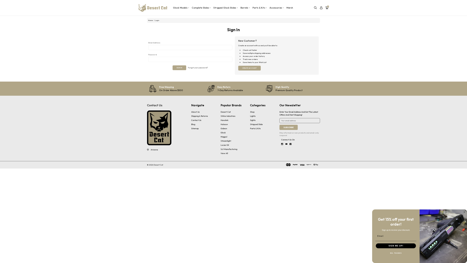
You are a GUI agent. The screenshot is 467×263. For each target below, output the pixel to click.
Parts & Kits (259, 7)
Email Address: (154, 43)
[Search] (315, 7)
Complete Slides (200, 7)
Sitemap (195, 128)
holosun (224, 124)
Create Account (249, 68)
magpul (224, 137)
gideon (224, 128)
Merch (290, 7)
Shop (252, 112)
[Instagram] (282, 144)
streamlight (226, 141)
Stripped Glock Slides (224, 7)
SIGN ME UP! (396, 246)
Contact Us (154, 105)
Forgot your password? (198, 68)
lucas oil (225, 145)
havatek (224, 120)
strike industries (228, 116)
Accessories (275, 7)
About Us (195, 112)
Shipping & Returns (199, 116)
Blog (193, 124)
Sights (253, 120)
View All (224, 153)
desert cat (226, 112)
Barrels (244, 7)
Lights (253, 116)
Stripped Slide (256, 124)
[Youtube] (286, 144)
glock (223, 132)
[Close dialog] (464, 212)
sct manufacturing (229, 149)
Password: (152, 55)
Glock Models (180, 7)
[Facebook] (291, 144)
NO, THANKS (396, 253)
